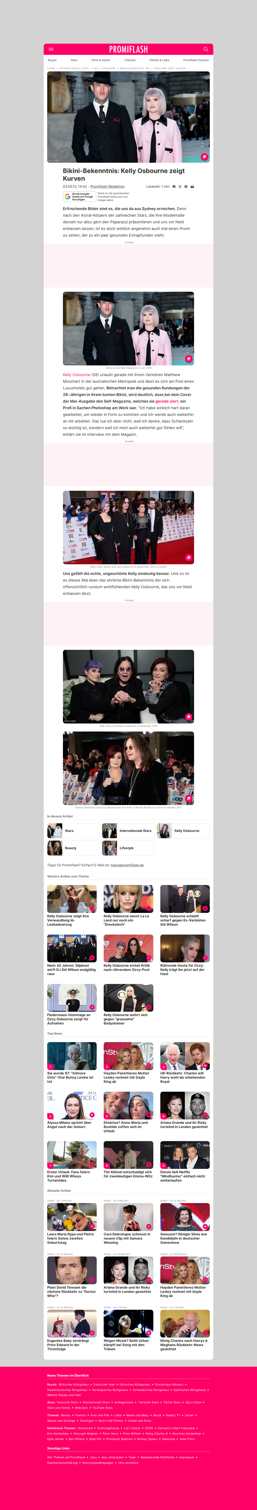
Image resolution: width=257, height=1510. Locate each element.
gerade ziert (166, 401)
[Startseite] (128, 49)
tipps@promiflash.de (127, 865)
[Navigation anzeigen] (51, 49)
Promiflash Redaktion (107, 186)
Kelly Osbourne (76, 374)
